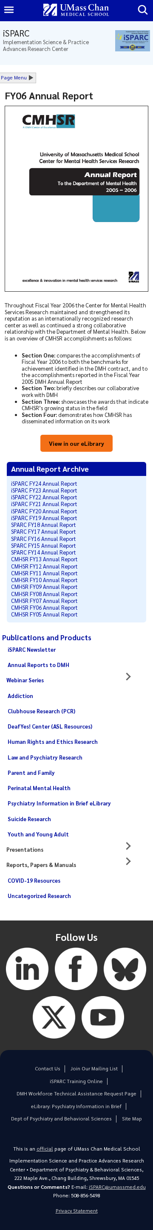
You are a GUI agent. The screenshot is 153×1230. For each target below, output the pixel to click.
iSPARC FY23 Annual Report (44, 490)
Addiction (20, 695)
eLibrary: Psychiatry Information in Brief (76, 1106)
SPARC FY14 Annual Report (43, 552)
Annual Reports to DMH (38, 664)
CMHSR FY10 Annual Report (44, 579)
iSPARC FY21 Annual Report (44, 503)
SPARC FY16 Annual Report (43, 538)
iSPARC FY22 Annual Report (44, 497)
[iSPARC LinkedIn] (27, 992)
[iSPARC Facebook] (76, 992)
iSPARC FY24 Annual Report (44, 483)
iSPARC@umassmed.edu (117, 1187)
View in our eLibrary (76, 443)
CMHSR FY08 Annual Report (44, 593)
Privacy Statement (77, 1210)
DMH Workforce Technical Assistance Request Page (76, 1093)
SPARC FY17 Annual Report (43, 531)
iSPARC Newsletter (32, 649)
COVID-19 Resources (34, 880)
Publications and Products (46, 637)
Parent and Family (31, 772)
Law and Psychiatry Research (45, 757)
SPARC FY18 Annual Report (43, 524)
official (45, 1149)
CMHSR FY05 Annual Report (44, 614)
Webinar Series (25, 680)
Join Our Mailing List (94, 1068)
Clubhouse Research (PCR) (41, 711)
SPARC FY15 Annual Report (43, 545)
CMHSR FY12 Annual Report (44, 566)
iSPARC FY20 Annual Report (44, 511)
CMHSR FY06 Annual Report (44, 607)
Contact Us (47, 1068)
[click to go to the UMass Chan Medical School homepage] (76, 10)
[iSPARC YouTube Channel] (103, 1040)
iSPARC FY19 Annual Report (44, 517)
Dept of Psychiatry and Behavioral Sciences (61, 1118)
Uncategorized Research (39, 895)
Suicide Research (29, 818)
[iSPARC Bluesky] (125, 992)
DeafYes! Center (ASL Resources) (50, 726)
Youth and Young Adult (38, 834)
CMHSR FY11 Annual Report (44, 573)
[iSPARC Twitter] (54, 1040)
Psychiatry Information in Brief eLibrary (59, 803)
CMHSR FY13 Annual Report (44, 559)
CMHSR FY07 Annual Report (44, 600)
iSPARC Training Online (76, 1081)
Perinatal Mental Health (39, 787)
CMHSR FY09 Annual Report (44, 586)
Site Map (132, 1118)
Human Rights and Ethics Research (53, 741)
